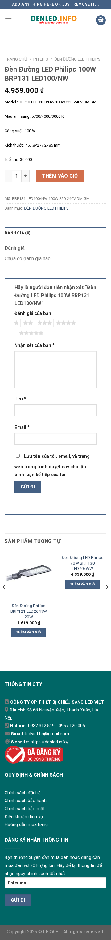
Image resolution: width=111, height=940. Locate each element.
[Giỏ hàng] (101, 20)
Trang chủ (16, 59)
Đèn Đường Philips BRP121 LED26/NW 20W (28, 611)
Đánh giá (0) (18, 232)
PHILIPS (40, 59)
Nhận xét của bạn (34, 345)
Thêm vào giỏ (60, 176)
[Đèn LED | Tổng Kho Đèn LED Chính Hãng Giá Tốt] (54, 20)
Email (22, 427)
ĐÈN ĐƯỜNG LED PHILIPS (77, 59)
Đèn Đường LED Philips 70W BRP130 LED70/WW (82, 563)
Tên (20, 399)
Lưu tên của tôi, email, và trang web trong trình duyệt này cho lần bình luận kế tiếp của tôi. (52, 466)
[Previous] (4, 599)
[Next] (107, 599)
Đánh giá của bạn (32, 313)
